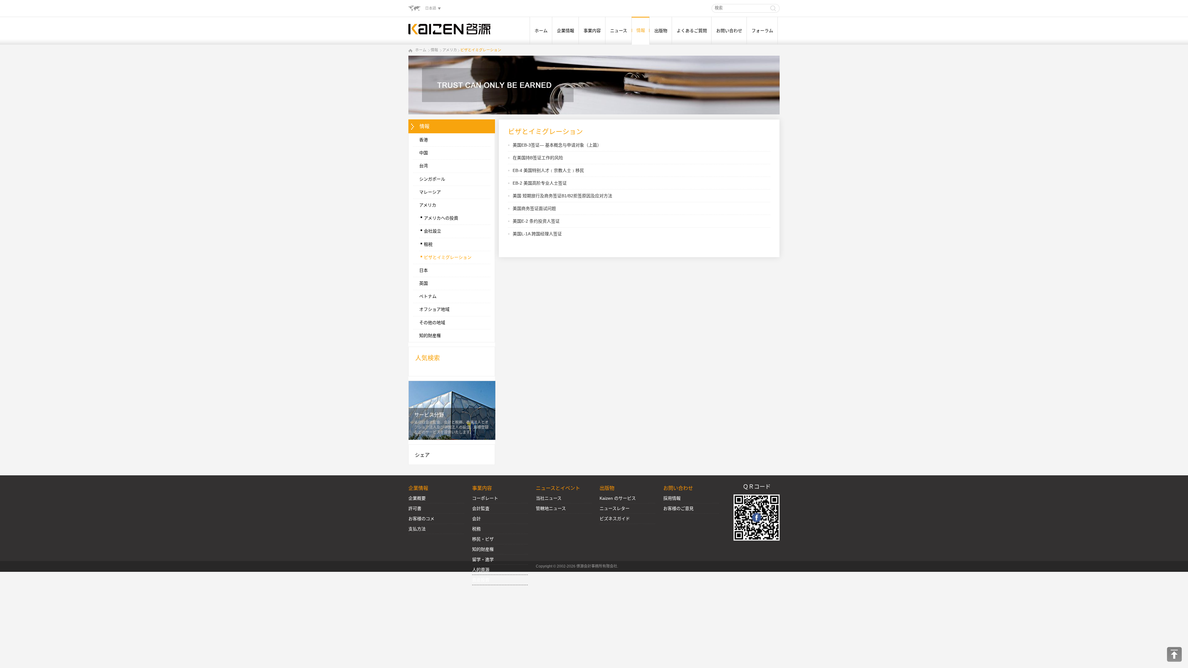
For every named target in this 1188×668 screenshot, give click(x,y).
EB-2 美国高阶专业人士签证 (540, 183)
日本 (423, 270)
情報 (640, 30)
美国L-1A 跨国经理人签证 (537, 233)
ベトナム (428, 296)
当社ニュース (549, 498)
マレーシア (430, 192)
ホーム (541, 30)
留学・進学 (483, 559)
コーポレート (485, 498)
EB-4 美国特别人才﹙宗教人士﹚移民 (548, 170)
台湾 (423, 165)
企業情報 (565, 30)
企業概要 (417, 498)
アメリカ (449, 50)
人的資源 (480, 569)
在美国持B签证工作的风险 (538, 157)
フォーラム (762, 30)
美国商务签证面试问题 (534, 208)
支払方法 (417, 528)
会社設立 (430, 229)
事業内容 (592, 30)
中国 (423, 152)
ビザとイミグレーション (480, 50)
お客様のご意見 (678, 508)
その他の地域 (432, 322)
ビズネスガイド (615, 518)
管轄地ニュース (551, 508)
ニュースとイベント (558, 488)
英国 (423, 283)
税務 (476, 528)
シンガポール (432, 179)
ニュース (618, 30)
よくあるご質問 (692, 30)
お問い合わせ (729, 30)
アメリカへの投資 (438, 216)
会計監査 (480, 508)
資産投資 (480, 579)
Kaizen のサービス (618, 498)
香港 (423, 139)
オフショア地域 (434, 309)
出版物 (660, 30)
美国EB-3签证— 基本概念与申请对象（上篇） (557, 145)
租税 (426, 243)
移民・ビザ (483, 539)
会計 (476, 518)
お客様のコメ (421, 518)
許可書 (414, 508)
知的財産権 (430, 335)
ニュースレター (615, 508)
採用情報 (672, 498)
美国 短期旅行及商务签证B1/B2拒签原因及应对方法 (562, 195)
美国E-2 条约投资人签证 (536, 221)
